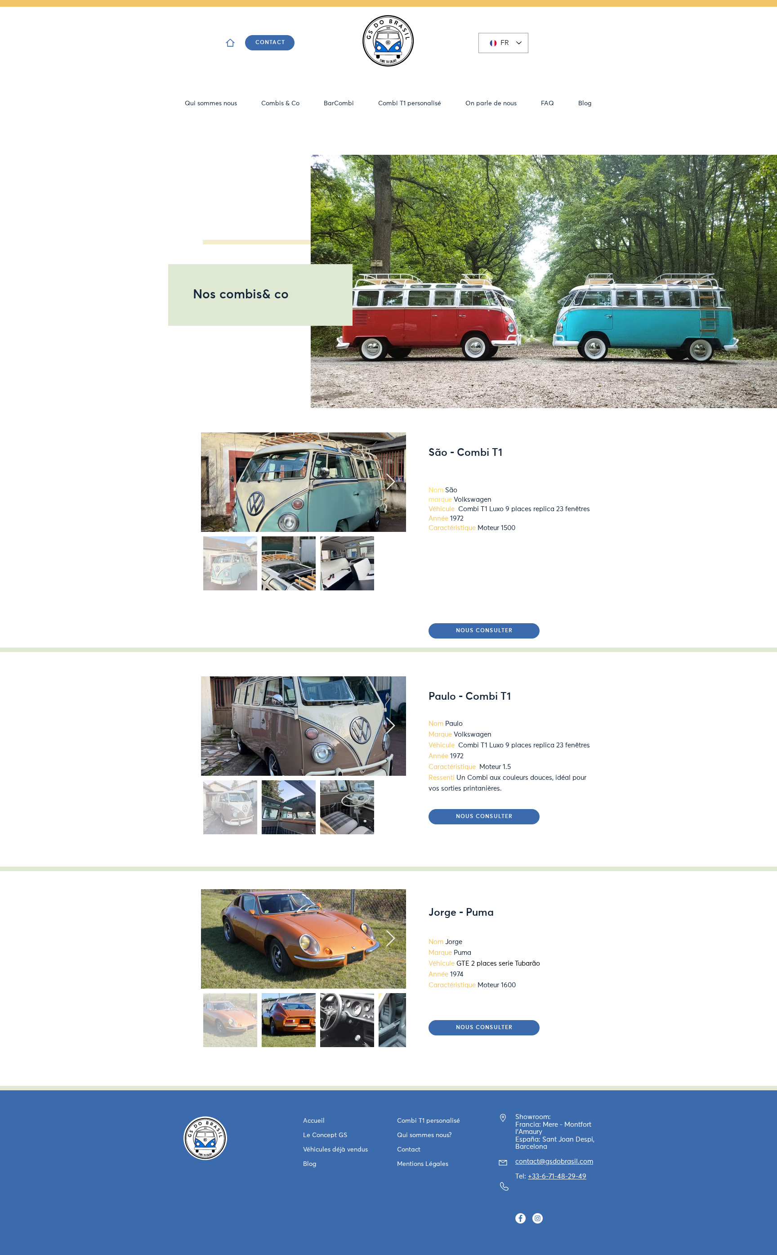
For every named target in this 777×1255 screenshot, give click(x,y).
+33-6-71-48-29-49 (557, 1176)
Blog (309, 1164)
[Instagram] (537, 1218)
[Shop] (230, 42)
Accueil (314, 1121)
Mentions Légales (422, 1164)
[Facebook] (520, 1218)
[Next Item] (390, 482)
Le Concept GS (325, 1135)
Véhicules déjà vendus (335, 1150)
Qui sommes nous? (424, 1135)
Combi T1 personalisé (428, 1121)
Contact (408, 1150)
